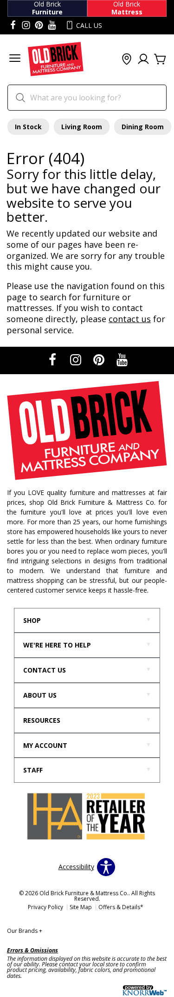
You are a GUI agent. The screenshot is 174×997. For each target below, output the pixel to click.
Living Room (81, 126)
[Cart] (160, 59)
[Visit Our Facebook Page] (53, 359)
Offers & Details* (120, 907)
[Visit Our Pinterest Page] (99, 359)
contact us (130, 318)
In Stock (28, 126)
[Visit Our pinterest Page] (39, 25)
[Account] (143, 59)
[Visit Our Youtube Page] (122, 359)
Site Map (81, 907)
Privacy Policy (45, 907)
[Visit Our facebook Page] (13, 25)
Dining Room (143, 126)
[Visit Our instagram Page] (26, 25)
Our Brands (24, 931)
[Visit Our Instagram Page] (76, 359)
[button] (14, 59)
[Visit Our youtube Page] (52, 25)
